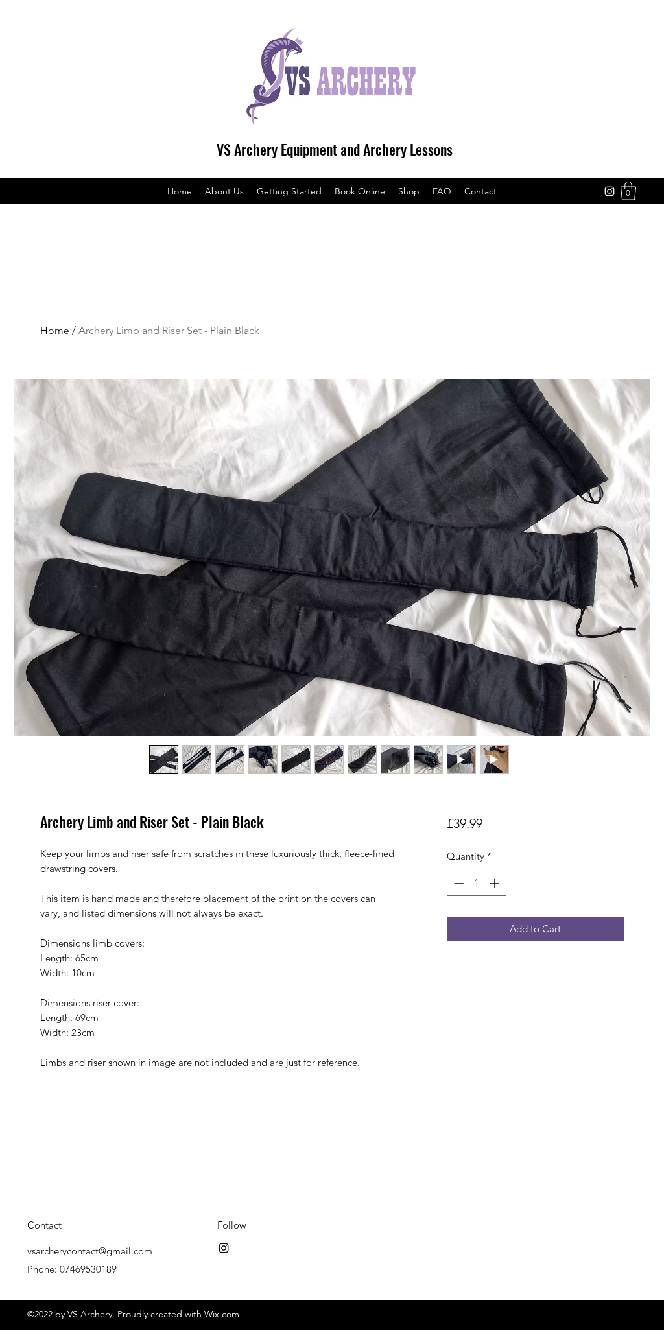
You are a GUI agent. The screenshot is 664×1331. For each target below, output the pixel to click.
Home (54, 330)
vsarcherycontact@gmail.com (89, 1251)
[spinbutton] (476, 883)
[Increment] (495, 883)
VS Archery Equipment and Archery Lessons (335, 149)
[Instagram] (609, 191)
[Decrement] (457, 883)
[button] (628, 191)
